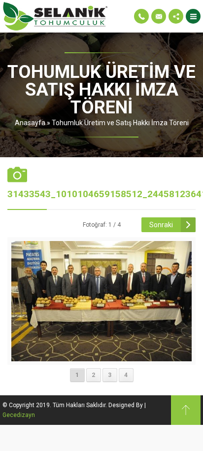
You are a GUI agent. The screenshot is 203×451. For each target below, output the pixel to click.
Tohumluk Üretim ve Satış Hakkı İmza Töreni (120, 123)
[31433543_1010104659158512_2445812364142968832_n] (101, 357)
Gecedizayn (18, 415)
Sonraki (161, 225)
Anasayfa (30, 123)
